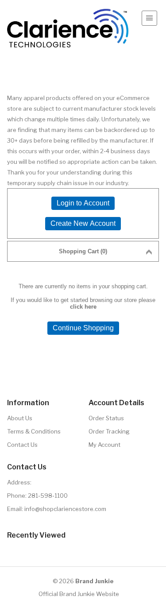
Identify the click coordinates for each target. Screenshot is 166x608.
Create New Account (83, 223)
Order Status (106, 418)
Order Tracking (109, 431)
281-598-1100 (48, 495)
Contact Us (22, 444)
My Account (104, 444)
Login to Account (83, 203)
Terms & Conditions (34, 431)
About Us (19, 418)
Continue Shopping (83, 328)
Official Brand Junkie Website (79, 593)
